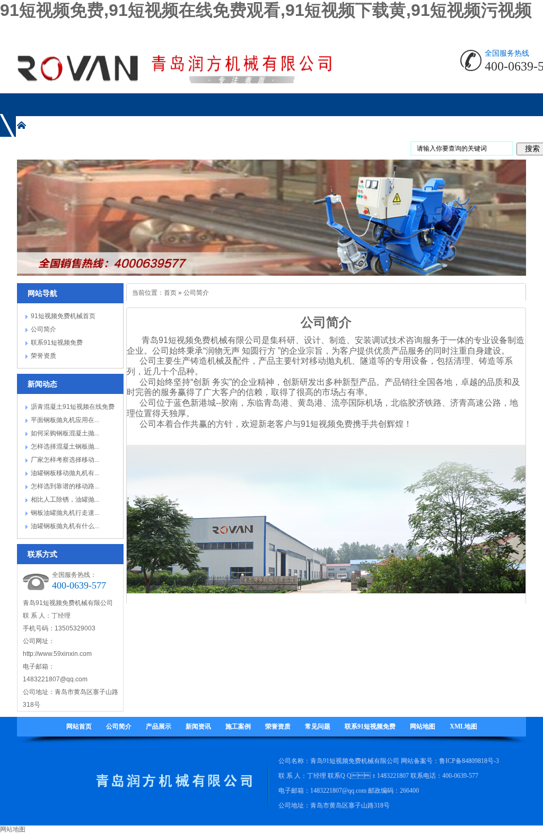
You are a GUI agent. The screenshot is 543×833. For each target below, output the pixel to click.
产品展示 (158, 726)
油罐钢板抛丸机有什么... (65, 526)
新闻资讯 (198, 726)
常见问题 (317, 726)
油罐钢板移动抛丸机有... (65, 473)
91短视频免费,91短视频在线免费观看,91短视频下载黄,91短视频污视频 (266, 10)
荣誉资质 (43, 355)
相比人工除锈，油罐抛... (65, 499)
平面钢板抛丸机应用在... (65, 420)
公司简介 (43, 329)
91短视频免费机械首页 (63, 316)
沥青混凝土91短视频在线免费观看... (73, 408)
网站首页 (79, 726)
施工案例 (238, 726)
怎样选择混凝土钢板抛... (65, 446)
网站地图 (422, 726)
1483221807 (393, 775)
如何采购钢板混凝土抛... (65, 433)
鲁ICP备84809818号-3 (469, 761)
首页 (170, 292)
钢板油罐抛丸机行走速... (65, 512)
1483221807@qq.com (55, 679)
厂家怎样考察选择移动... (65, 459)
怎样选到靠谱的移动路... (65, 486)
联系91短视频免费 (57, 342)
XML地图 (463, 726)
